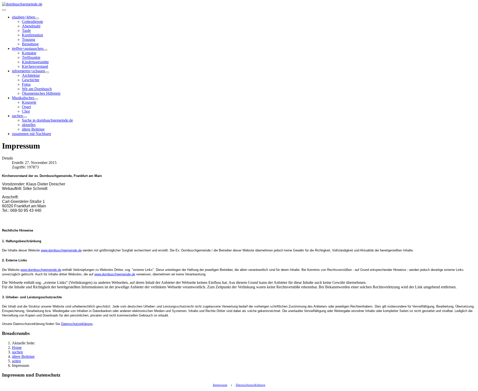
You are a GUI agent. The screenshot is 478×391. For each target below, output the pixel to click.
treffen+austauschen (27, 48)
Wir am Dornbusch (37, 89)
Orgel (26, 107)
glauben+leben (23, 17)
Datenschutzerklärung (76, 324)
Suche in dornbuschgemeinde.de (47, 120)
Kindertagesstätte (35, 62)
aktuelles (29, 125)
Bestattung (30, 44)
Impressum (220, 385)
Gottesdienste (32, 21)
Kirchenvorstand (35, 66)
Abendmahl (31, 26)
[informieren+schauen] (47, 72)
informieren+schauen (28, 71)
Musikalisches (23, 98)
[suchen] (25, 117)
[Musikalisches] (36, 99)
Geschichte (30, 80)
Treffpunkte (31, 57)
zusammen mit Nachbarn (31, 134)
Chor (26, 111)
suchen (17, 116)
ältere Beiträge (33, 129)
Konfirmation (32, 35)
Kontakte (29, 53)
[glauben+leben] (37, 18)
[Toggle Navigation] (4, 10)
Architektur (31, 75)
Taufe (26, 30)
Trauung (28, 39)
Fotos (26, 84)
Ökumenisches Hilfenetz (41, 93)
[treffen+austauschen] (45, 50)
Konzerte (29, 102)
